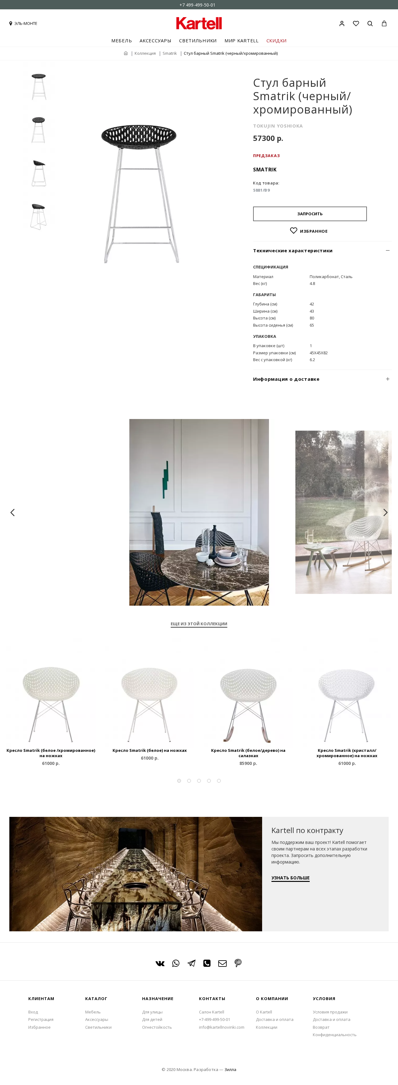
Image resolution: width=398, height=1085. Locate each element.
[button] (179, 781)
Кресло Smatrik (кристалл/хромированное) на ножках (347, 753)
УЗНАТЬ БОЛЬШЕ (290, 878)
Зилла (230, 1069)
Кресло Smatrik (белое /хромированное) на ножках (51, 753)
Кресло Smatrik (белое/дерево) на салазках (248, 753)
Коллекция (145, 53)
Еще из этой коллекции (199, 623)
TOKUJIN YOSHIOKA (278, 126)
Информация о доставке (286, 379)
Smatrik (170, 53)
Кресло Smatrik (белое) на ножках (150, 750)
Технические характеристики (293, 250)
